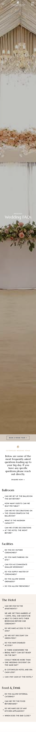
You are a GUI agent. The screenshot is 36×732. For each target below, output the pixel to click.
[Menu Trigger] (4, 4)
